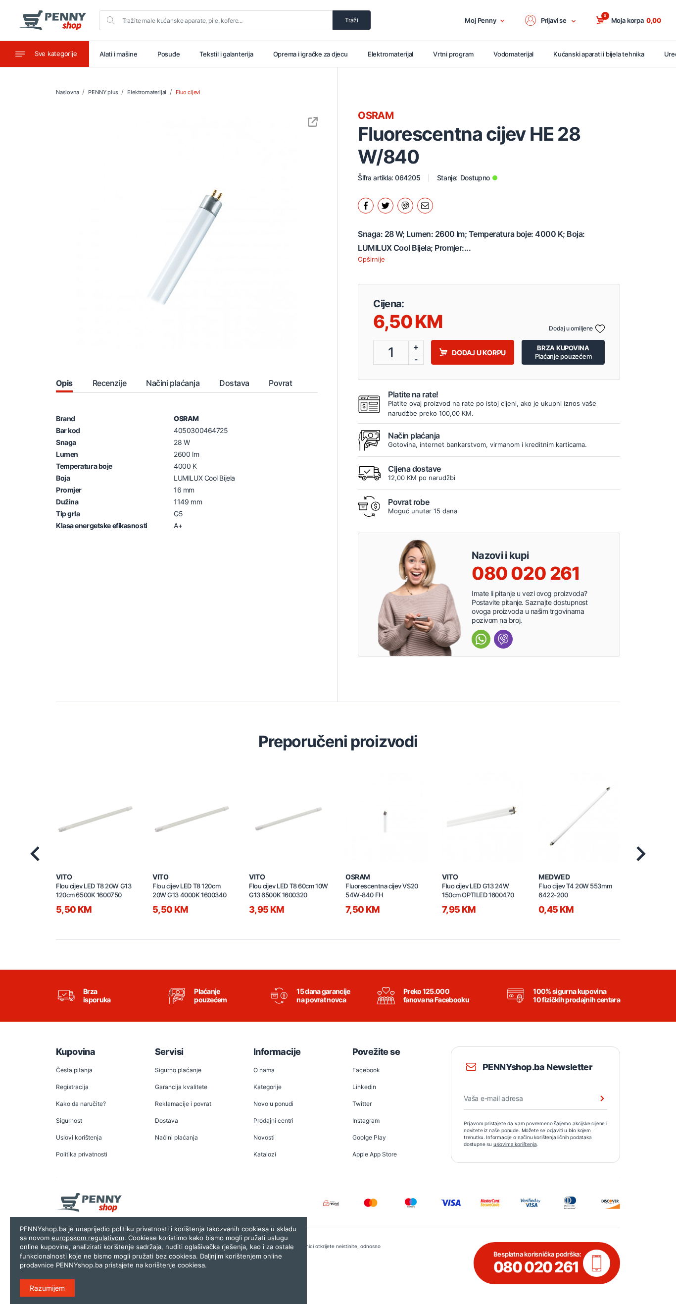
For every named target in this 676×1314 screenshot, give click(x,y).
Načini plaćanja (176, 1137)
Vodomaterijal (513, 54)
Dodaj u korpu (479, 352)
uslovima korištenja (515, 1144)
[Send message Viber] (503, 639)
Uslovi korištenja (79, 1137)
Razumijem (47, 1288)
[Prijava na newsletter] (595, 1098)
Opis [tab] (64, 383)
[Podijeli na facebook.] (366, 206)
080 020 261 (526, 573)
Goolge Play (369, 1137)
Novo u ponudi (273, 1103)
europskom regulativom (87, 1238)
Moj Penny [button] (480, 20)
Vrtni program (453, 54)
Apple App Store (374, 1154)
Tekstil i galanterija (226, 54)
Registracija (72, 1087)
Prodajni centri (273, 1120)
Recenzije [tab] (109, 383)
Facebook (366, 1070)
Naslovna (67, 92)
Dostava (166, 1120)
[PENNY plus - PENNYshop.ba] (52, 20)
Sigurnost (69, 1120)
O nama (264, 1070)
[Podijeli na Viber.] (405, 206)
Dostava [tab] (234, 383)
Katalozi (264, 1154)
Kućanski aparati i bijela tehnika (598, 54)
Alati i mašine (118, 54)
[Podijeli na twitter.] (385, 206)
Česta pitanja (74, 1070)
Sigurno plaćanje (178, 1070)
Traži (351, 20)
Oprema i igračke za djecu (310, 54)
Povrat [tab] (280, 383)
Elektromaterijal (390, 54)
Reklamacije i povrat (183, 1103)
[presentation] (35, 853)
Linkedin (364, 1087)
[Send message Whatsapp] (481, 639)
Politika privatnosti (81, 1154)
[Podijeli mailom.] (425, 206)
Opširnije (371, 259)
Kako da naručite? (81, 1103)
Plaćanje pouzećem (563, 352)
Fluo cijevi (188, 92)
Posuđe (168, 54)
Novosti (264, 1137)
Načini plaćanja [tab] (172, 383)
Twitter (362, 1103)
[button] (551, 20)
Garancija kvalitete (181, 1087)
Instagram (366, 1120)
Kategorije (267, 1087)
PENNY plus (103, 92)
